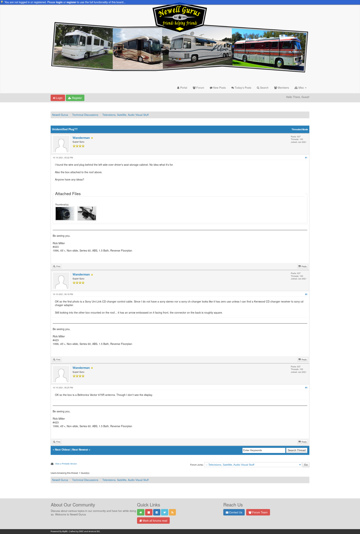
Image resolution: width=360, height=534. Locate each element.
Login (59, 98)
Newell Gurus (60, 115)
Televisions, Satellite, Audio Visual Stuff (125, 115)
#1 (306, 157)
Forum (200, 87)
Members (283, 87)
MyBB (65, 531)
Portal (183, 87)
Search (263, 87)
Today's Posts (242, 87)
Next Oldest (62, 449)
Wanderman (81, 138)
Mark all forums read (154, 520)
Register (76, 98)
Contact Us (235, 512)
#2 (306, 294)
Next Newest (80, 449)
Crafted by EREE (76, 531)
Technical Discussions (85, 115)
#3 (306, 387)
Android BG (94, 531)
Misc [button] (301, 87)
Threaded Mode (300, 129)
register (71, 2)
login (59, 2)
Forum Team (259, 512)
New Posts (219, 87)
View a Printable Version (66, 463)
